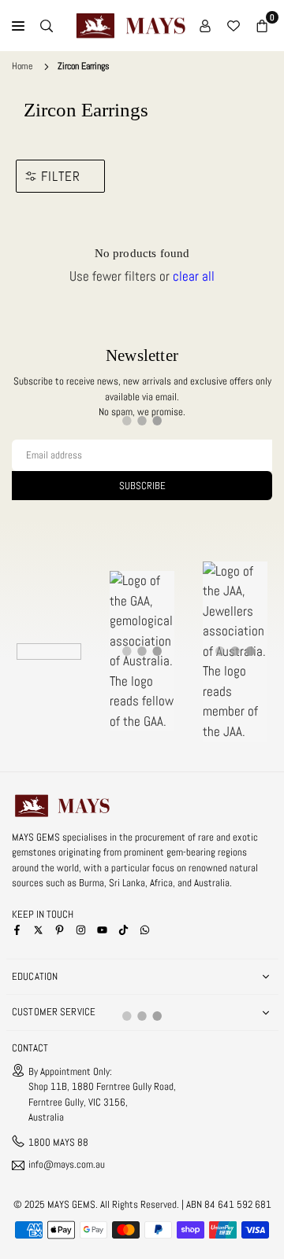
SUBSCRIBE (142, 485)
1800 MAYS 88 (58, 1142)
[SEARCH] (46, 26)
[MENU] (18, 26)
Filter (60, 176)
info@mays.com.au (66, 1165)
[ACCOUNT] (205, 26)
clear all (194, 276)
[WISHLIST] (233, 26)
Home (22, 66)
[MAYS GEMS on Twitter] (38, 929)
